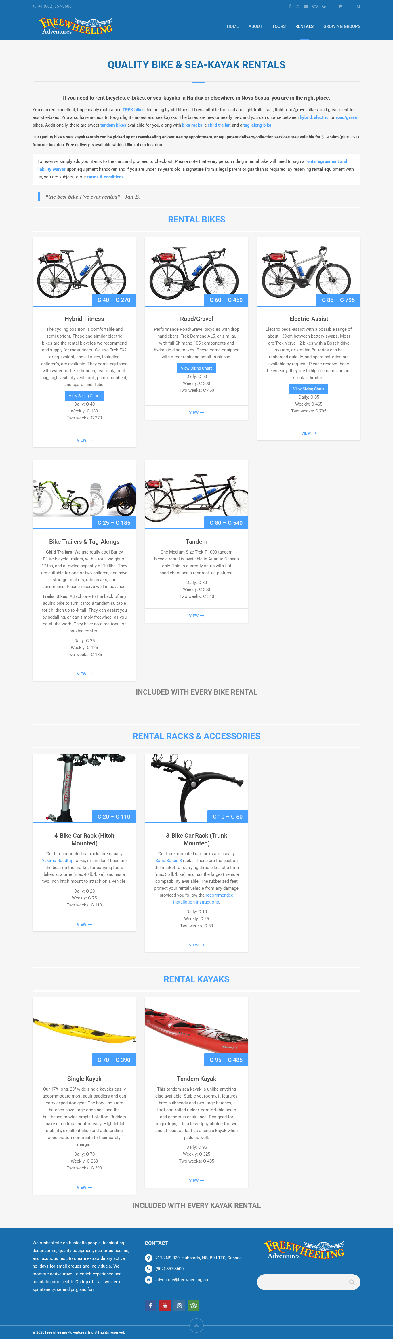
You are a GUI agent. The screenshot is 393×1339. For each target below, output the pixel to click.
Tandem (196, 541)
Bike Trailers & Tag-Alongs (84, 541)
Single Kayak (84, 1078)
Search (351, 1284)
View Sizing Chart (84, 395)
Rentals (304, 26)
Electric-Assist (308, 318)
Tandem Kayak (196, 1078)
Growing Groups (341, 26)
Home (233, 26)
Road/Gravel (196, 318)
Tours (279, 26)
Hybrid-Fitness (84, 318)
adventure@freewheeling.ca (181, 1279)
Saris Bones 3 (168, 860)
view (81, 440)
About (255, 26)
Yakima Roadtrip (57, 860)
